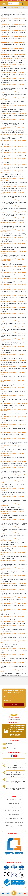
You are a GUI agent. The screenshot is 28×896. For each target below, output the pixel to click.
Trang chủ (4, 7)
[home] (3, 4)
